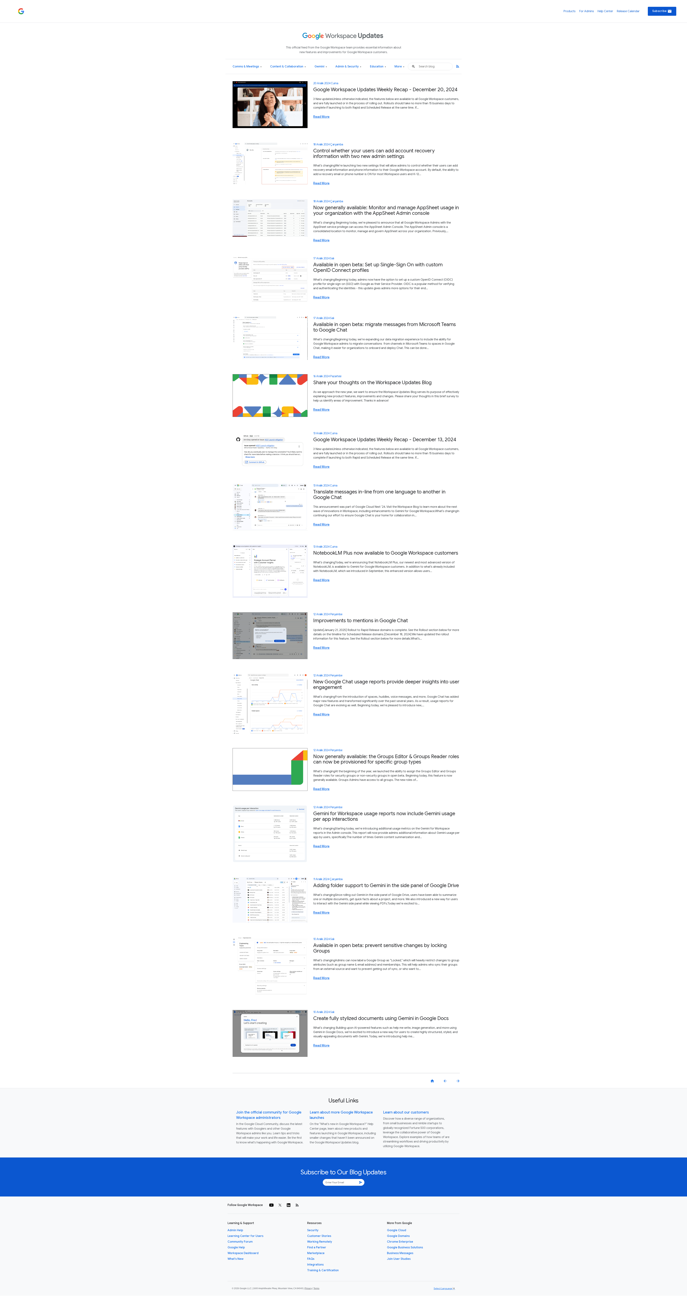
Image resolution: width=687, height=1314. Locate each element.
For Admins (586, 11)
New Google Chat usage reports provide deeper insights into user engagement (386, 684)
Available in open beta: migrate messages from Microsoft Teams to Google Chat (384, 327)
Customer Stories (319, 1236)
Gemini (321, 66)
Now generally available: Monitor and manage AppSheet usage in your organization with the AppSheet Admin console (386, 210)
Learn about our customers (406, 1112)
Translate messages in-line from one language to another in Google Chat (379, 494)
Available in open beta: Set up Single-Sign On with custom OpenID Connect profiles (378, 267)
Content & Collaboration (288, 66)
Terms (316, 1288)
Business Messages (400, 1253)
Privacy (308, 1288)
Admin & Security (348, 66)
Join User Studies (399, 1259)
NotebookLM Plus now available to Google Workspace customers (385, 553)
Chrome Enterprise (400, 1242)
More (399, 66)
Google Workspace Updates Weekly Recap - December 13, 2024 (384, 439)
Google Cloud (396, 1230)
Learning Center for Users (245, 1236)
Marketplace (316, 1253)
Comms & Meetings (247, 66)
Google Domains (398, 1236)
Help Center (605, 11)
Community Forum (240, 1242)
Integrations (315, 1264)
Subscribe (662, 11)
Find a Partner (316, 1247)
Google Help (236, 1247)
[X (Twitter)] (280, 1205)
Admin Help (235, 1230)
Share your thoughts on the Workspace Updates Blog (372, 382)
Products (569, 11)
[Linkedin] (288, 1205)
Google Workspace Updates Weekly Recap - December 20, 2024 (385, 89)
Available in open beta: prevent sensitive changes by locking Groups (380, 948)
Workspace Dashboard (243, 1253)
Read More (321, 116)
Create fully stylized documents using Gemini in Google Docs (381, 1018)
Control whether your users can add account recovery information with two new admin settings (374, 153)
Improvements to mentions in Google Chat (360, 620)
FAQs (310, 1259)
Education (378, 66)
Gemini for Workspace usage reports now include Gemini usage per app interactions (384, 816)
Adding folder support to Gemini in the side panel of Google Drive (386, 885)
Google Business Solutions (405, 1247)
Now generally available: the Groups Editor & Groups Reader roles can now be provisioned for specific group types (386, 759)
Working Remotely (319, 1242)
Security (312, 1230)
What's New (235, 1259)
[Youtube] (271, 1205)
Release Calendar (628, 11)
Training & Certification (323, 1270)
